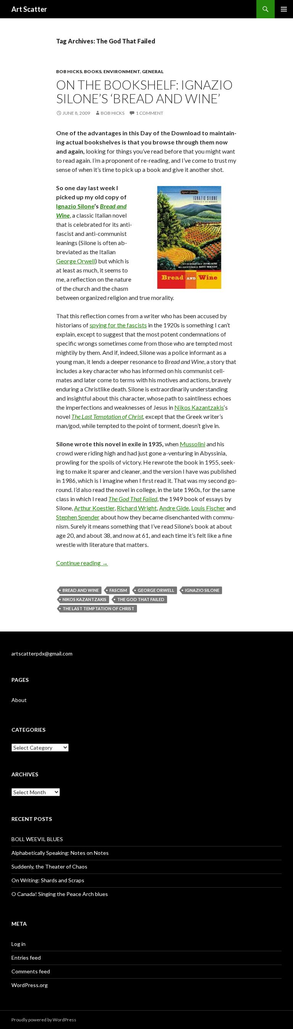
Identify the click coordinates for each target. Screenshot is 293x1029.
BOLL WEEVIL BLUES (37, 839)
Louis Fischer (208, 507)
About (19, 700)
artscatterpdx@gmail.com (41, 653)
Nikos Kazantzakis (199, 407)
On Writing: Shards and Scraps (47, 880)
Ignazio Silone (75, 206)
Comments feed (30, 971)
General (153, 71)
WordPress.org (29, 985)
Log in (18, 944)
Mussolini (192, 443)
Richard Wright (137, 507)
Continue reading (82, 562)
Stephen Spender (78, 517)
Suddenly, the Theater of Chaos (49, 866)
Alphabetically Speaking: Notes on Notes (60, 852)
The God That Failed (140, 599)
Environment (121, 71)
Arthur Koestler (94, 507)
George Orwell (75, 260)
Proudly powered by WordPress (43, 1020)
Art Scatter (29, 9)
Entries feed (26, 957)
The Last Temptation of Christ (107, 416)
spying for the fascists (118, 325)
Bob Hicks (69, 71)
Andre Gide (174, 507)
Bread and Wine (81, 590)
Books (92, 71)
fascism (118, 590)
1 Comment (149, 113)
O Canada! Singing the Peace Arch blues (59, 894)
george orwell (156, 590)
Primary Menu (284, 9)
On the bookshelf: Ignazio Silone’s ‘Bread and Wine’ (144, 91)
